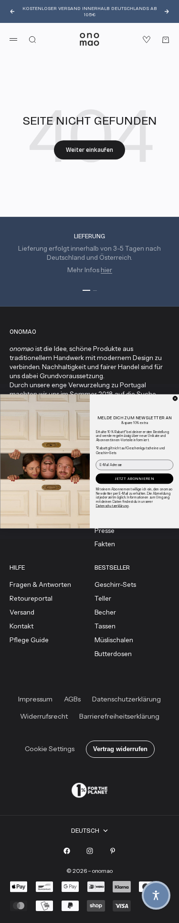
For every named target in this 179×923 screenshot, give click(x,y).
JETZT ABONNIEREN (134, 479)
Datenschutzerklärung (111, 506)
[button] (156, 895)
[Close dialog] (175, 398)
